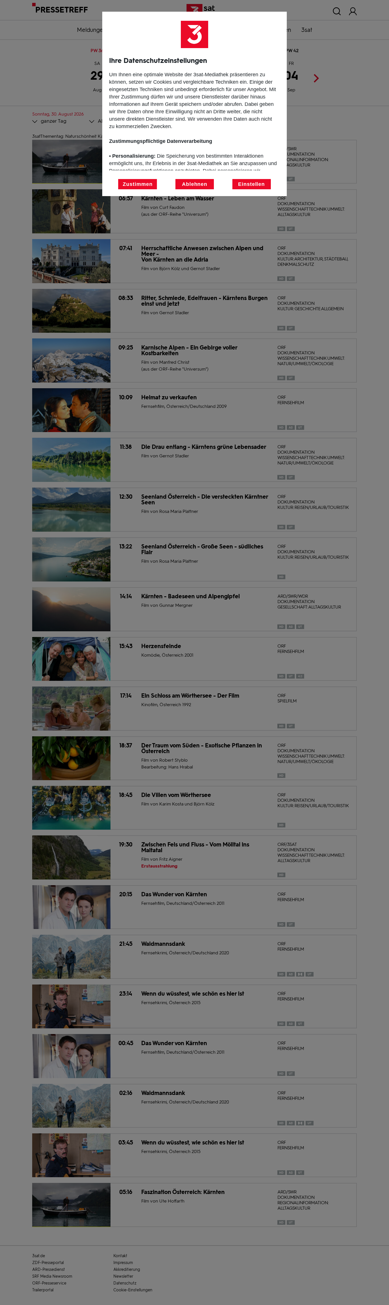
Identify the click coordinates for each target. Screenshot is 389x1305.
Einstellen (251, 184)
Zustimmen (137, 184)
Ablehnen (194, 184)
